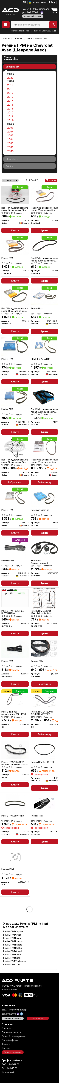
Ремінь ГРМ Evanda (12, 941)
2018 (10, 116)
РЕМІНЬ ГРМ (7, 560)
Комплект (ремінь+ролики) (39, 561)
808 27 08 (30, 12)
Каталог (6, 1044)
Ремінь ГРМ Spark (12, 958)
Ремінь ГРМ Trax (11, 964)
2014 (10, 100)
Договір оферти (10, 1040)
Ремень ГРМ (37, 661)
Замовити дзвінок (12, 1018)
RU (24, 2)
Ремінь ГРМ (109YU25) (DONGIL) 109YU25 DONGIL (14, 763)
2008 (10, 147)
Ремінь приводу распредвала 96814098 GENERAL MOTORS (13, 712)
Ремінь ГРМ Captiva (13, 931)
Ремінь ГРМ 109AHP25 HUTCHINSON (12, 612)
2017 (10, 112)
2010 (10, 85)
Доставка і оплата (11, 1032)
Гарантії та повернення (13, 1036)
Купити (15, 230)
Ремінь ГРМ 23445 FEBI (12, 815)
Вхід (52, 2)
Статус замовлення (12, 1052)
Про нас (6, 1048)
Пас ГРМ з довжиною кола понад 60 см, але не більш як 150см (14, 209)
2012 (10, 92)
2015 (10, 104)
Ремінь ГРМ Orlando (13, 951)
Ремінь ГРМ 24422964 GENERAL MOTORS (42, 712)
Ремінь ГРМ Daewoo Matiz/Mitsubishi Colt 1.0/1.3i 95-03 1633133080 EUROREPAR (44, 612)
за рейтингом (9, 180)
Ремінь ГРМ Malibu (12, 948)
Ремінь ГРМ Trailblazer (14, 961)
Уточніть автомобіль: (11, 58)
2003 (10, 127)
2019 (10, 120)
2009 (10, 151)
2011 (10, 88)
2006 (10, 139)
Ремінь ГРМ (7, 258)
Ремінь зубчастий (40, 510)
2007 (10, 143)
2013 (10, 96)
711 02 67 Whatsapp (36, 9)
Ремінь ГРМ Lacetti (12, 944)
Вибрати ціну (15, 482)
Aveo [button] (8, 166)
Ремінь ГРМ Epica (12, 938)
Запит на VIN (37, 1018)
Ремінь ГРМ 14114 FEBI (42, 762)
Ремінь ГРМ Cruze (12, 935)
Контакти (41, 2)
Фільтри (52, 180)
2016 (10, 108)
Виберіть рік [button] (13, 66)
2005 (10, 135)
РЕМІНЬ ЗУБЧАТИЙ (40, 359)
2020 (10, 77)
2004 (10, 131)
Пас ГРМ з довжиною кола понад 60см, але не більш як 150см (44, 209)
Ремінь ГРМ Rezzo (12, 954)
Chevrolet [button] (11, 159)
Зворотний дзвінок (32, 16)
